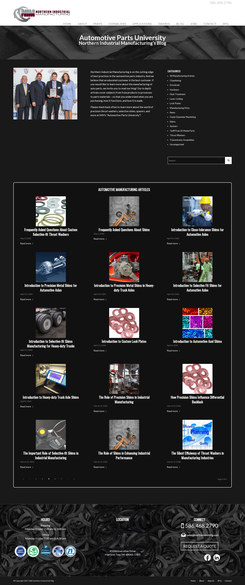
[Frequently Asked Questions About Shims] (124, 211)
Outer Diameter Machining (183, 117)
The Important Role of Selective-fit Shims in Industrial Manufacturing (50, 455)
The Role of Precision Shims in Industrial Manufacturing (124, 399)
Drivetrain (175, 85)
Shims (173, 121)
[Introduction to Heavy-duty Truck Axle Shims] (50, 379)
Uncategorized (177, 144)
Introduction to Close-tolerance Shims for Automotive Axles (197, 232)
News (172, 112)
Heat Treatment (177, 94)
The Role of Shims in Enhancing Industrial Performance (124, 455)
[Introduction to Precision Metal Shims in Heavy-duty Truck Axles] (124, 267)
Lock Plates (175, 103)
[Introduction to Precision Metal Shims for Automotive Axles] (50, 267)
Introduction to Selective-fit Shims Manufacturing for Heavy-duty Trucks (50, 343)
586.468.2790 (221, 3)
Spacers (174, 126)
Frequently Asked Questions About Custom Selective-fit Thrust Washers (50, 232)
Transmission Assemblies (182, 140)
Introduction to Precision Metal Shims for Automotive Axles (51, 287)
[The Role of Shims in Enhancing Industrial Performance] (124, 435)
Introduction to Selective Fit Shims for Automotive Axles (197, 287)
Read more (25, 243)
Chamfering (175, 80)
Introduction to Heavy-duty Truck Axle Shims (51, 397)
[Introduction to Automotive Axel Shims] (197, 323)
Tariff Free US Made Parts (182, 130)
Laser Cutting (176, 99)
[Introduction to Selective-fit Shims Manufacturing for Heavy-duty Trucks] (50, 323)
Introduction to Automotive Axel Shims (197, 341)
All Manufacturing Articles (182, 76)
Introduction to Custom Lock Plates (124, 341)
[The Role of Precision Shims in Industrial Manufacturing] (124, 379)
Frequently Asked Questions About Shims (124, 229)
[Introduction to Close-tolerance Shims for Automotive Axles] (197, 211)
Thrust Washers (177, 135)
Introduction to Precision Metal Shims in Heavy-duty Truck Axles (124, 287)
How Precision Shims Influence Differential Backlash (197, 399)
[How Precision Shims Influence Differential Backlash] (197, 379)
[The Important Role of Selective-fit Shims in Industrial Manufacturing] (50, 435)
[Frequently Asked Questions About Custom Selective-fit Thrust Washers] (50, 211)
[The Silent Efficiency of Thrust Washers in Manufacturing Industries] (197, 435)
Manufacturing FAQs (180, 108)
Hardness (174, 89)
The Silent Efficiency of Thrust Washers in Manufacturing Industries (197, 455)
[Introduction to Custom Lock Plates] (124, 323)
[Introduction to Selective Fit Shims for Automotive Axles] (197, 267)
